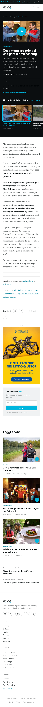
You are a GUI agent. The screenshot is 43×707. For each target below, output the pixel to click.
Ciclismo (6, 629)
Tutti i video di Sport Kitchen (15, 92)
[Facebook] (21, 311)
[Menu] (38, 7)
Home (5, 17)
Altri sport (7, 641)
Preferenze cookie (28, 702)
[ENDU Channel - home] (7, 7)
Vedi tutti (34, 100)
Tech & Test (7, 665)
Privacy (18, 702)
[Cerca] (33, 7)
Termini (11, 702)
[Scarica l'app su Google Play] (10, 614)
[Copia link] (5, 317)
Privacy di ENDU (24, 412)
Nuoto (5, 632)
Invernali (6, 638)
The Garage (7, 662)
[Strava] (33, 614)
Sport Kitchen (23, 17)
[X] (27, 311)
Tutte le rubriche (9, 668)
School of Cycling (10, 655)
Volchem (7, 284)
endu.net (7, 688)
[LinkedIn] (33, 311)
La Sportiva (27, 281)
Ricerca (6, 679)
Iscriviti (21, 408)
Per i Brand (7, 682)
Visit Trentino (26, 293)
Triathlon (6, 635)
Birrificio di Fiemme (23, 290)
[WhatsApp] (15, 311)
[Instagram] (17, 614)
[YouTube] (28, 614)
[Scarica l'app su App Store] (5, 614)
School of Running (10, 652)
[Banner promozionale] (21, 356)
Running (12, 17)
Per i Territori (8, 685)
